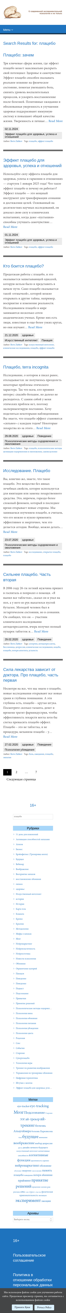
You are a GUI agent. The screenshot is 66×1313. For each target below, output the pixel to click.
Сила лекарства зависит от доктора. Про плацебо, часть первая (30, 675)
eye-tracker (23, 1106)
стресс (32, 1192)
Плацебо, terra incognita (25, 367)
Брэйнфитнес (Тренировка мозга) (32, 854)
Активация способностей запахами (33, 840)
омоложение (37, 1171)
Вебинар (20, 864)
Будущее (20, 859)
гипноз (19, 884)
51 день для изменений (27, 835)
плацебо (33, 141)
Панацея (47, 340)
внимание (43, 1138)
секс (22, 1191)
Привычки (21, 999)
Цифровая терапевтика (27, 1078)
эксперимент (28, 1201)
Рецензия (20, 1038)
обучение (17, 1171)
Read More (56, 121)
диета (20, 1148)
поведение (28, 1175)
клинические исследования (16, 348)
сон (27, 1192)
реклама (16, 1192)
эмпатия (7, 758)
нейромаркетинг (27, 1166)
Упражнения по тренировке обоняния (34, 1073)
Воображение (22, 869)
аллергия (33, 644)
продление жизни (39, 1187)
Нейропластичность (25, 949)
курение (45, 1161)
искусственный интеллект (41, 345)
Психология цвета (24, 1033)
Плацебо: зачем (18, 55)
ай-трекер (32, 1119)
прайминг (24, 1180)
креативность (36, 1161)
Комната (20, 914)
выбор (38, 1143)
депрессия (20, 647)
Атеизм (19, 844)
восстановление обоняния (28, 879)
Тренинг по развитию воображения (33, 1068)
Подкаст (20, 989)
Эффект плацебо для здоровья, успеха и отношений (31, 135)
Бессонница (9, 647)
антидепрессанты (46, 644)
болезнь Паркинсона (42, 1131)
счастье (38, 1192)
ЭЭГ (22, 1119)
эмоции (46, 1201)
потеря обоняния (42, 1175)
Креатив (20, 924)
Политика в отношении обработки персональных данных (33, 1280)
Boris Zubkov (16, 141)
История (20, 904)
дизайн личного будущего (35, 1148)
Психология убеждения (19, 749)
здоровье (27, 335)
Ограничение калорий (26, 969)
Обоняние (21, 964)
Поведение (44, 436)
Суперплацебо (22, 1058)
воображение (24, 1143)
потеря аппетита (20, 651)
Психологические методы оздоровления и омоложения (31, 442)
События (20, 1048)
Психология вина (24, 1013)
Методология (22, 929)
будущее (30, 1137)
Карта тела (21, 909)
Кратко (19, 919)
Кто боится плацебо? (23, 266)
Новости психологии (26, 959)
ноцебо (57, 647)
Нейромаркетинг (24, 944)
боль (31, 754)
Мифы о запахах (24, 934)
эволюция (42, 1196)
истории (20, 899)
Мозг (18, 939)
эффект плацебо (45, 141)
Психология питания (26, 1023)
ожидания (39, 754)
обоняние (45, 1166)
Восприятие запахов (25, 874)
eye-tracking (39, 1106)
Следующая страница (21, 779)
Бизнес (19, 849)
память (47, 1170)
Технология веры (24, 1063)
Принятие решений (25, 1004)
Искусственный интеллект (21, 340)
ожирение (26, 1171)
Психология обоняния (26, 1018)
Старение (20, 1053)
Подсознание (22, 994)
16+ (16, 1240)
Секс (18, 1043)
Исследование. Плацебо (26, 470)
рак (48, 1187)
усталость (33, 651)
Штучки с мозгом (24, 1083)
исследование (35, 552)
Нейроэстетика (23, 954)
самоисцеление (50, 452)
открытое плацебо (51, 552)
